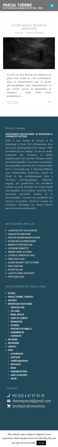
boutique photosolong (28, 406)
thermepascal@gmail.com (31, 401)
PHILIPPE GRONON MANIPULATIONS (24, 237)
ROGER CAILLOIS (15, 269)
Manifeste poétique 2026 (20, 245)
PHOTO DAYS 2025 (16, 277)
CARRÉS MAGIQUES (19, 361)
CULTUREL (15, 311)
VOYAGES (15, 325)
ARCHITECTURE (17, 307)
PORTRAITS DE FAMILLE (21, 329)
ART (27, 33)
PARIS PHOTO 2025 (16, 259)
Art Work (12, 339)
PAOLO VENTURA (15, 266)
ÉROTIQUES (16, 364)
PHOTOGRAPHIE (37, 33)
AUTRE (14, 378)
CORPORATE (16, 336)
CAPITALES (15, 357)
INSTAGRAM (13, 343)
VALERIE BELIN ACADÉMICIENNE (22, 241)
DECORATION (16, 322)
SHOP (10, 350)
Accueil (12, 293)
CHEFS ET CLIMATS (19, 318)
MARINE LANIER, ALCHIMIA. (20, 252)
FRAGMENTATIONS (19, 371)
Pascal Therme (23, 5)
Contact (12, 346)
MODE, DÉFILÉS (17, 314)
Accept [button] (41, 443)
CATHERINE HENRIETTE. (18, 248)
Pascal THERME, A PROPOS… (21, 297)
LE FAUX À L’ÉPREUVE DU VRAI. (21, 255)
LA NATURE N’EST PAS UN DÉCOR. (23, 230)
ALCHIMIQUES (17, 354)
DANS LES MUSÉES (19, 375)
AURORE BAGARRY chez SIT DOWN (23, 262)
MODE (13, 368)
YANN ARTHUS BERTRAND (19, 234)
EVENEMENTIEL (17, 332)
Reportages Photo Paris (20, 304)
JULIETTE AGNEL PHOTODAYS (21, 273)
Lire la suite (12, 102)
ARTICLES (12, 300)
